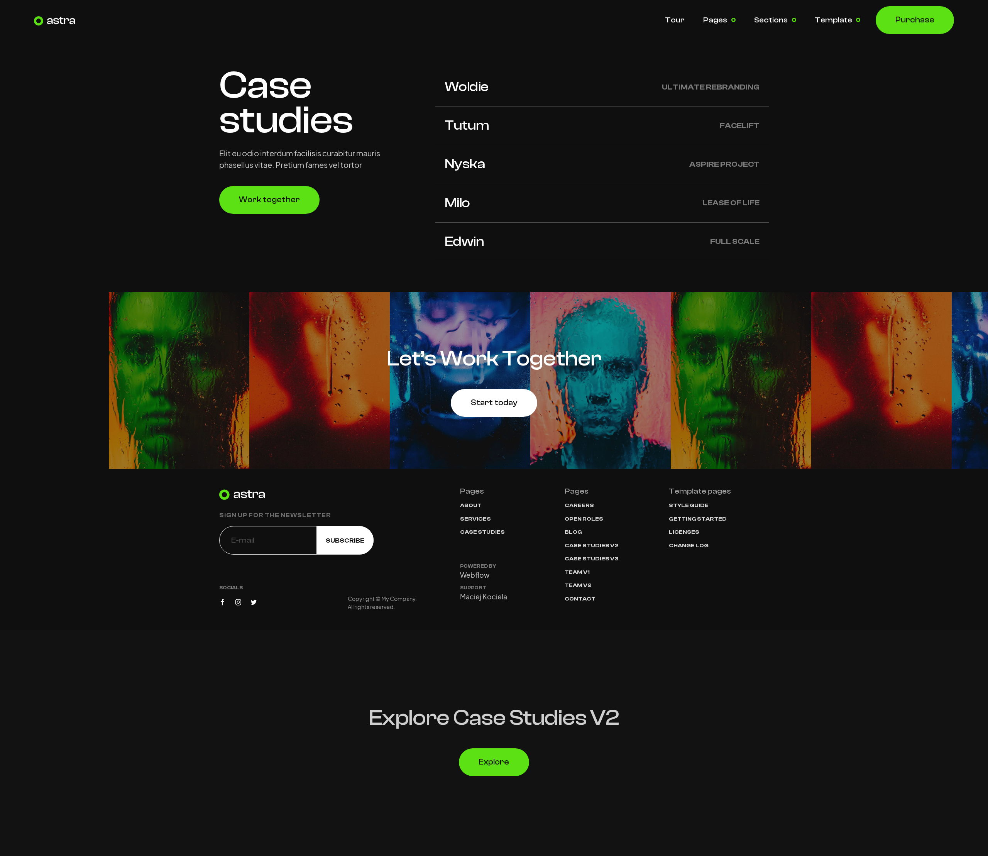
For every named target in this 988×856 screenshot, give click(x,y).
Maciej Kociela (483, 597)
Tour (675, 19)
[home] (57, 20)
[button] (719, 20)
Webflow (474, 575)
